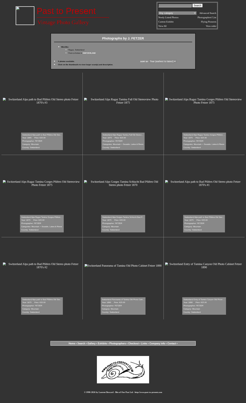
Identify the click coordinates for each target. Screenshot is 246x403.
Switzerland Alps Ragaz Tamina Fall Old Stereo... (123, 135)
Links (144, 343)
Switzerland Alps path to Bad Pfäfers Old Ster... (42, 135)
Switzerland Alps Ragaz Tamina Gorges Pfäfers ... (204, 135)
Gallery (91, 343)
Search (81, 343)
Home (72, 343)
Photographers (117, 343)
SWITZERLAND (89, 53)
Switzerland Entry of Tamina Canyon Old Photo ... (204, 299)
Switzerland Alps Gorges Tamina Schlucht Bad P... (123, 217)
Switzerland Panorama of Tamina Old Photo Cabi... (123, 299)
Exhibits (102, 343)
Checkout (133, 343)
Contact (171, 343)
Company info (157, 343)
